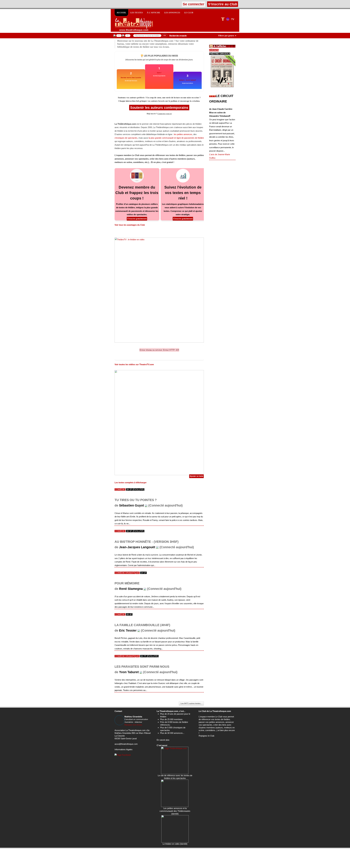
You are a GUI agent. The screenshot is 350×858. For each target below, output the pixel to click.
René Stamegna (131, 589)
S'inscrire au (222, 4)
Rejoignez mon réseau (133, 725)
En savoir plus (163, 740)
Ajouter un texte (196, 476)
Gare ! (159, 73)
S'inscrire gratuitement (137, 219)
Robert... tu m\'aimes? (187, 80)
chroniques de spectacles (126, 138)
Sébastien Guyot (131, 505)
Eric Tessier (128, 630)
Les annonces (172, 12)
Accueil (121, 12)
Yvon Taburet (129, 672)
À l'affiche (153, 12)
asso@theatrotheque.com (126, 744)
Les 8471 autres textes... (191, 703)
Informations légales (123, 749)
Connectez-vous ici (164, 114)
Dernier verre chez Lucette (131, 77)
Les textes (136, 12)
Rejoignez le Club (206, 736)
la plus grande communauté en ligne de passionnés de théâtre (176, 138)
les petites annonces (183, 134)
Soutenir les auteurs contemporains (159, 107)
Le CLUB (188, 12)
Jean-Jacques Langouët (137, 547)
